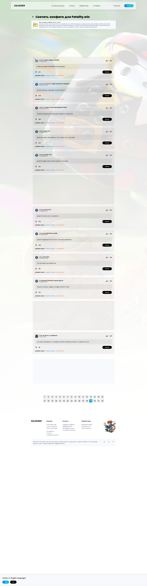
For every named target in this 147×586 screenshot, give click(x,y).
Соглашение (96, 5)
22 (64, 401)
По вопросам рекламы (58, 5)
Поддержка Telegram (68, 424)
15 (98, 397)
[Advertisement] (73, 43)
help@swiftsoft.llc (67, 426)
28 (87, 401)
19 (52, 401)
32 (102, 401)
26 (79, 401)
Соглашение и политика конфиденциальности (52, 433)
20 (56, 401)
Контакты (72, 5)
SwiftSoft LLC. (86, 441)
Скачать (129, 5)
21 (60, 401)
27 (83, 401)
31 (98, 401)
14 (94, 397)
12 (87, 397)
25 (75, 401)
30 (95, 401)
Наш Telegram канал (68, 428)
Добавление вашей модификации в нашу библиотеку (86, 426)
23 (67, 401)
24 (71, 401)
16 (102, 397)
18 (48, 401)
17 (44, 401)
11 (83, 397)
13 (91, 397)
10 (79, 397)
